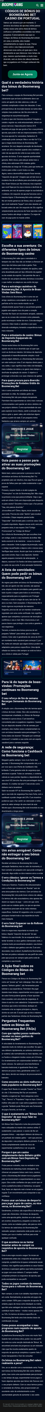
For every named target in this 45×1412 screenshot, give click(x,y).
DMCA (36, 1404)
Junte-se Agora (23, 74)
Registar (22, 449)
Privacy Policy (7, 1406)
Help (40, 1404)
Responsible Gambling (20, 1406)
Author (40, 1406)
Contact (30, 1404)
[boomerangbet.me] (12, 4)
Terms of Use (32, 1406)
